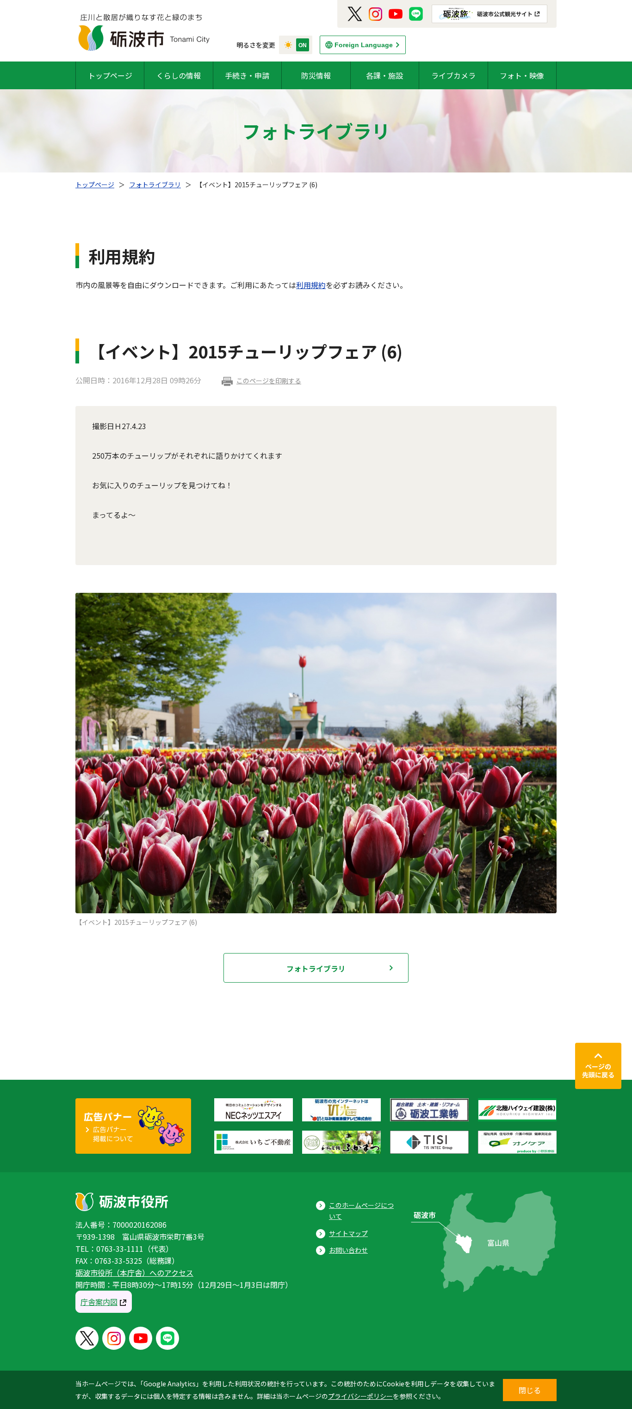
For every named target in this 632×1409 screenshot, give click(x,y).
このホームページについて (361, 1210)
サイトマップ (348, 1233)
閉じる (530, 1390)
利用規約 (311, 284)
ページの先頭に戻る (598, 1070)
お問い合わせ (348, 1250)
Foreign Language (364, 45)
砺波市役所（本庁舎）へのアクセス (134, 1272)
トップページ (110, 75)
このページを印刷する (268, 380)
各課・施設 (384, 75)
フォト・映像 (522, 75)
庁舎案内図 (99, 1301)
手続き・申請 (247, 75)
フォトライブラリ (155, 184)
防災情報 (316, 75)
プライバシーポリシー (360, 1396)
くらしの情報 (178, 75)
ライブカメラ (453, 75)
